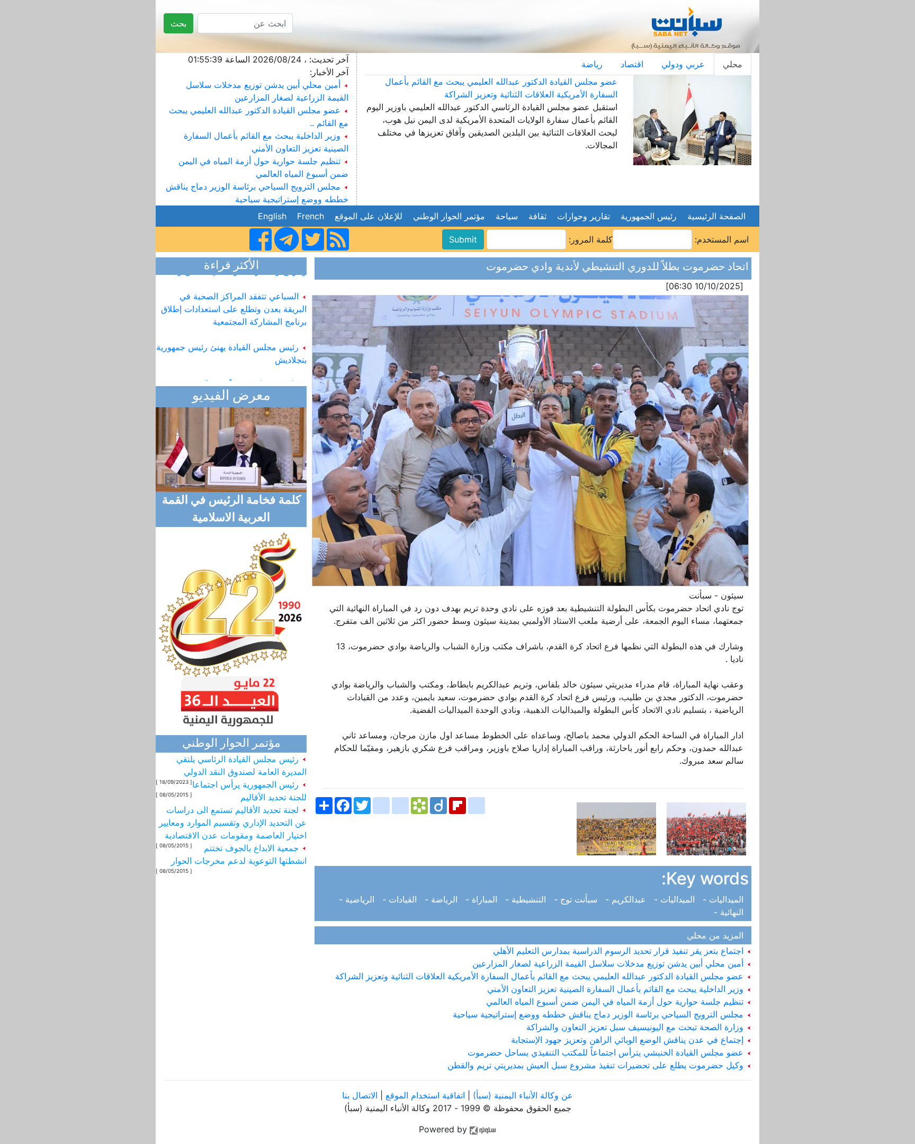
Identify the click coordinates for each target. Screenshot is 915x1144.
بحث (178, 23)
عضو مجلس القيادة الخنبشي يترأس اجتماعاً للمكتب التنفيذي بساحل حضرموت (607, 1052)
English (272, 216)
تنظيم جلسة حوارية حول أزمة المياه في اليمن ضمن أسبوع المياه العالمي (616, 1001)
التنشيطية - (527, 899)
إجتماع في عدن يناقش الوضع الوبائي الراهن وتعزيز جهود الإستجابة (628, 1039)
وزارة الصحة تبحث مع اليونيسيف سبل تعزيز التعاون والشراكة (636, 1027)
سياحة (506, 216)
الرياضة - (442, 899)
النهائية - (731, 912)
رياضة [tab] (592, 64)
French (310, 216)
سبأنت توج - (577, 899)
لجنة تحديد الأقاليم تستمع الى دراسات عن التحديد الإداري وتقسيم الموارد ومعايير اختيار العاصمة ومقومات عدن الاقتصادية (233, 823)
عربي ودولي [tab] (683, 64)
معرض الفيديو (231, 396)
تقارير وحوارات (583, 216)
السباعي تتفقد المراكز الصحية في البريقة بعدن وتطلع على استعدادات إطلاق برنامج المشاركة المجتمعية (234, 297)
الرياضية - (359, 899)
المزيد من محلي (718, 935)
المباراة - (483, 899)
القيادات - (401, 899)
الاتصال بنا (360, 1095)
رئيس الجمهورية (648, 216)
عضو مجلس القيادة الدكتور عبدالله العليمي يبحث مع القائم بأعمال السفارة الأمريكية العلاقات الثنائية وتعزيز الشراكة (540, 976)
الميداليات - (724, 899)
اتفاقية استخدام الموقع (425, 1095)
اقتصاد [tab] (632, 64)
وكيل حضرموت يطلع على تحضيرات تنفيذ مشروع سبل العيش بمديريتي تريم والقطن (596, 1065)
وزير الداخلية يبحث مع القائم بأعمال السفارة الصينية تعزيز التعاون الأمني (616, 989)
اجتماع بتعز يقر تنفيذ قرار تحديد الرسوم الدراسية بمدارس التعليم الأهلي (619, 950)
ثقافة (537, 216)
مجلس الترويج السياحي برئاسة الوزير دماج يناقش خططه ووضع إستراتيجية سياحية (599, 1014)
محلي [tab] (732, 64)
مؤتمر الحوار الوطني (449, 216)
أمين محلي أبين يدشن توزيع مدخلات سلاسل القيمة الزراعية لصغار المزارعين (609, 963)
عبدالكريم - (627, 899)
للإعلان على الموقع (368, 216)
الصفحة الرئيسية (716, 216)
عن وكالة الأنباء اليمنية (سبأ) (521, 1095)
